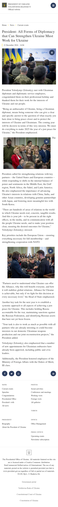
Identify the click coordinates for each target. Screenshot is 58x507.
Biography (6, 423)
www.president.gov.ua (12, 471)
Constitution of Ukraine (29, 500)
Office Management (38, 423)
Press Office (37, 432)
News (12, 25)
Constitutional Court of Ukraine (29, 494)
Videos (34, 411)
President (6, 420)
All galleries (35, 402)
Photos (34, 385)
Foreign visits (36, 399)
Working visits (36, 395)
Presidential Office (9, 399)
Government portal (29, 482)
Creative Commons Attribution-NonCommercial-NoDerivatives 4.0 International (27, 464)
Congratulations (8, 395)
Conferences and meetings (41, 392)
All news (5, 405)
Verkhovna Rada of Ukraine (29, 488)
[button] (11, 373)
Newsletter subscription (40, 439)
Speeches (5, 392)
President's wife (8, 402)
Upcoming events (37, 436)
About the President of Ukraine (14, 427)
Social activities (37, 388)
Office (34, 420)
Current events (23, 25)
